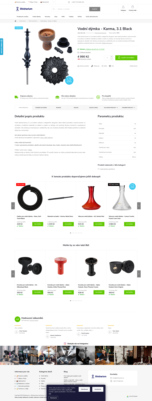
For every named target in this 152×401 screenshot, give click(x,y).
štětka (30, 150)
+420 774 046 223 (118, 381)
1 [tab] (70, 300)
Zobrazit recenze (34, 320)
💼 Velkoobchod (44, 2)
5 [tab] (76, 300)
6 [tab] (78, 300)
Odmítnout (84, 389)
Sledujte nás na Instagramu (77, 344)
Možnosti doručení (85, 52)
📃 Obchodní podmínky (22, 386)
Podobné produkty (127, 107)
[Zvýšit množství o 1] (111, 56)
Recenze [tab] (58, 107)
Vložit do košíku (127, 58)
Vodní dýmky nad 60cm (107, 169)
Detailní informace (107, 43)
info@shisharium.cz (118, 378)
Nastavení (53, 398)
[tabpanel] (30, 206)
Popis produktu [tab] (23, 107)
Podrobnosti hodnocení (100, 33)
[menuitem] (22, 16)
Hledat (94, 9)
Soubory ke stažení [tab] (41, 107)
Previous (13, 205)
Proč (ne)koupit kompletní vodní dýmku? (72, 376)
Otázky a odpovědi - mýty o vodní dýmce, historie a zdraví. (73, 380)
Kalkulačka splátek (85, 59)
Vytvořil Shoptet (133, 396)
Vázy (42, 383)
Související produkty (110, 107)
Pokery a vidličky (45, 386)
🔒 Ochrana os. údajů (22, 389)
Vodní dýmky (44, 376)
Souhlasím (97, 389)
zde (50, 394)
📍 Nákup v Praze (32, 2)
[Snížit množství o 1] (111, 59)
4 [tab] (75, 300)
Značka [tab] (93, 107)
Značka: (133, 66)
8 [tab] (81, 300)
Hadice (43, 381)
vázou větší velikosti (46, 138)
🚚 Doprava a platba (20, 2)
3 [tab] (73, 300)
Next (139, 205)
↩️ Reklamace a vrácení (22, 383)
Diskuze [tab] (76, 107)
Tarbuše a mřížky (45, 388)
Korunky (43, 378)
